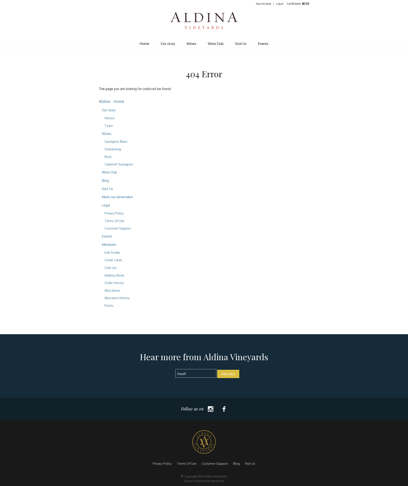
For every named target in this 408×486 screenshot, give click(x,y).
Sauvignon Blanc (116, 141)
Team (109, 126)
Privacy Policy (114, 213)
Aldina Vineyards (204, 22)
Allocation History (117, 298)
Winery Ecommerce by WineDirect (204, 481)
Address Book (114, 275)
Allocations (112, 290)
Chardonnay (113, 149)
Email (171, 369)
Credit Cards (113, 260)
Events (263, 44)
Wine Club (216, 44)
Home (144, 44)
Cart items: (298, 3)
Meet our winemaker (117, 197)
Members (109, 244)
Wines (191, 44)
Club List (111, 268)
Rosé (108, 157)
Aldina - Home (111, 101)
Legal (106, 205)
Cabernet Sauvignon (119, 164)
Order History (114, 283)
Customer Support (118, 228)
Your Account (263, 3)
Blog (105, 180)
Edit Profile (112, 252)
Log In (279, 3)
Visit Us (240, 44)
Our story (168, 44)
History (110, 118)
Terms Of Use (114, 221)
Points (109, 305)
